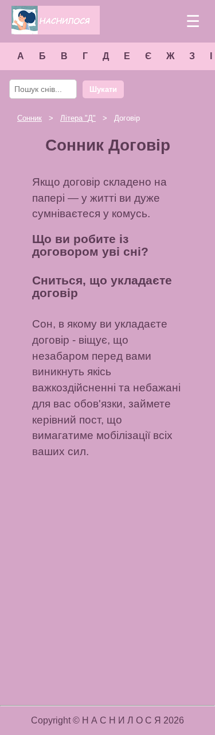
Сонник (29, 118)
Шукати (103, 89)
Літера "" (78, 118)
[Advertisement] (107, 581)
